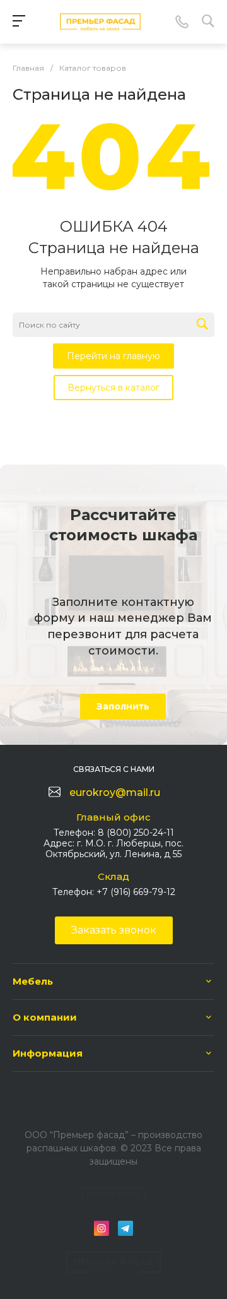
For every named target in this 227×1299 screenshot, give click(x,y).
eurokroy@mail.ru (114, 792)
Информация (48, 1053)
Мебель (33, 981)
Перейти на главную (113, 356)
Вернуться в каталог (113, 387)
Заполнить (122, 706)
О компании (45, 1017)
